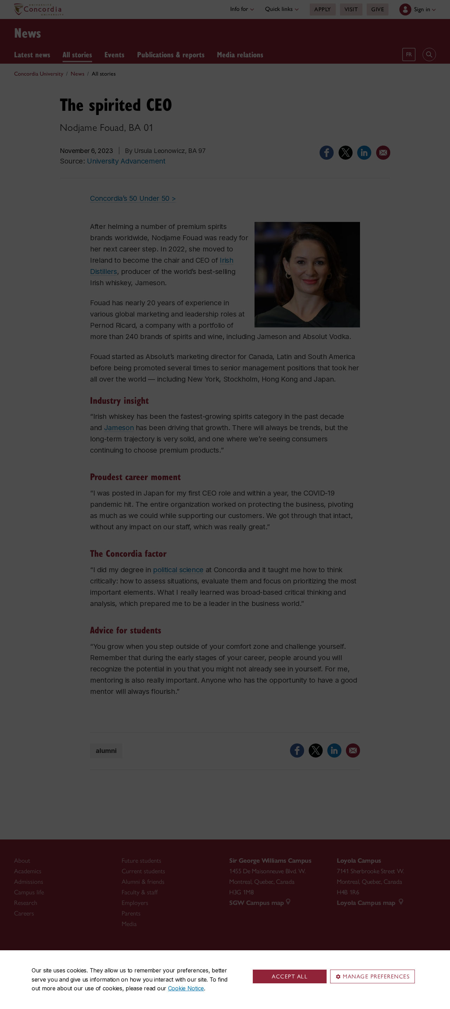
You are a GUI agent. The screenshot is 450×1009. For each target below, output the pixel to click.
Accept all (290, 976)
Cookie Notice (186, 988)
